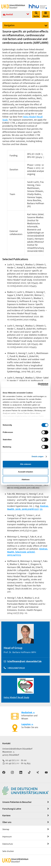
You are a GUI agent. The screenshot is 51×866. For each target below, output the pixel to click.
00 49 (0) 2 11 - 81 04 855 (17, 763)
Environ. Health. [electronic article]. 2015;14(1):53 (27, 552)
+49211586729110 (16, 667)
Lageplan (26, 724)
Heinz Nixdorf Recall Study (16, 697)
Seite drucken (8, 851)
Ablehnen (26, 480)
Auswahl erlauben (25, 472)
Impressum (7, 837)
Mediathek (26, 712)
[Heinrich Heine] (38, 6)
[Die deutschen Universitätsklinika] (25, 790)
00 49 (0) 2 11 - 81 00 (15, 760)
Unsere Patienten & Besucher (17, 802)
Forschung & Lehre (11, 808)
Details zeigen (37, 456)
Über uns (6, 822)
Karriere (6, 815)
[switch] (45, 432)
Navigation (9, 25)
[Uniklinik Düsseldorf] (13, 6)
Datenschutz (7, 844)
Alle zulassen (25, 464)
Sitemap (5, 829)
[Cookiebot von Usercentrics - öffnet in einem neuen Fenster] (38, 384)
